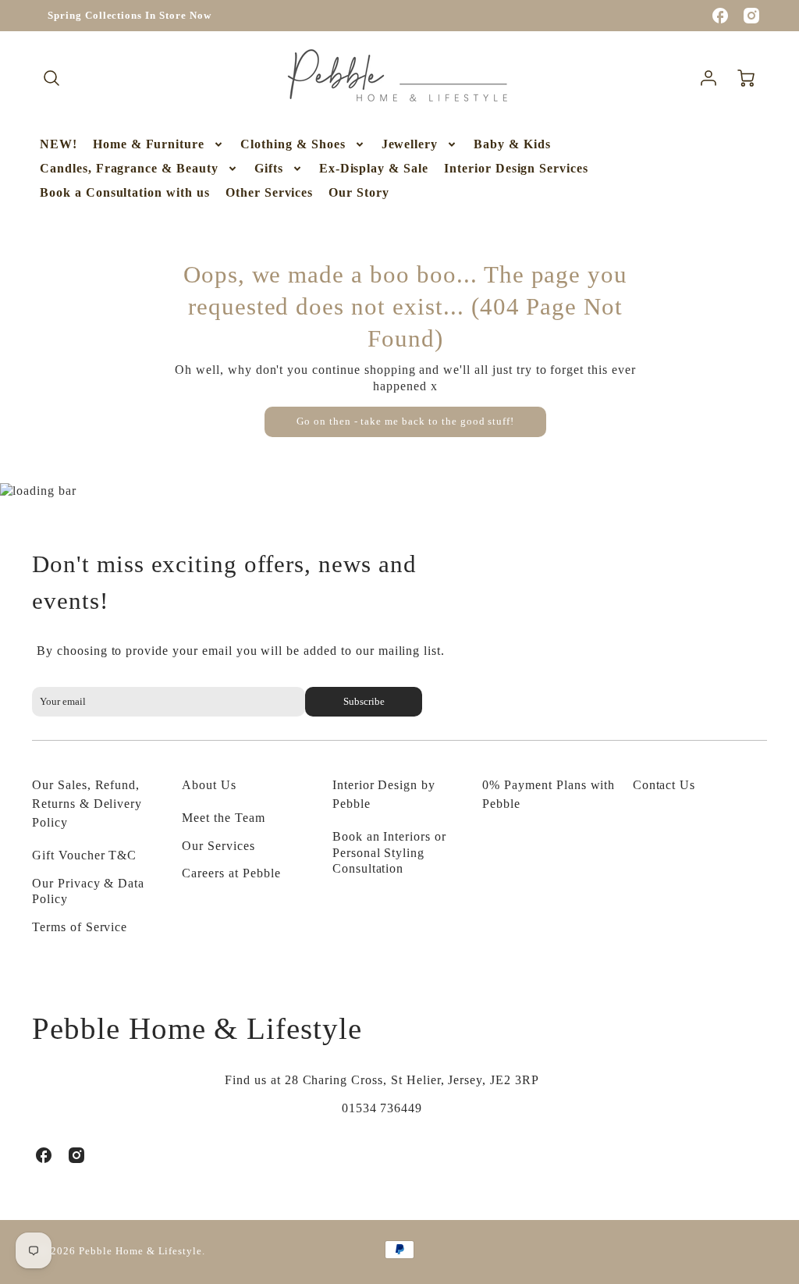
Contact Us (664, 784)
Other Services (269, 192)
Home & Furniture (148, 144)
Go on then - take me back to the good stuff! (405, 421)
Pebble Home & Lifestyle (197, 1028)
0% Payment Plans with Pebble (548, 794)
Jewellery (410, 144)
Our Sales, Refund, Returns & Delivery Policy (87, 803)
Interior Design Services (516, 168)
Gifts (268, 168)
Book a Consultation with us (125, 192)
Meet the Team (223, 817)
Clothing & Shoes (292, 144)
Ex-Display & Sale (373, 168)
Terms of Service (79, 927)
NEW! (58, 144)
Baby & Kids (512, 144)
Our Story (358, 192)
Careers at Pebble (231, 873)
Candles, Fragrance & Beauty (129, 168)
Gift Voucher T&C (84, 855)
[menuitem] (58, 145)
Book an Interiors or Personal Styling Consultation (389, 853)
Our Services (218, 845)
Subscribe (363, 701)
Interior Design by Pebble (383, 794)
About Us (209, 784)
